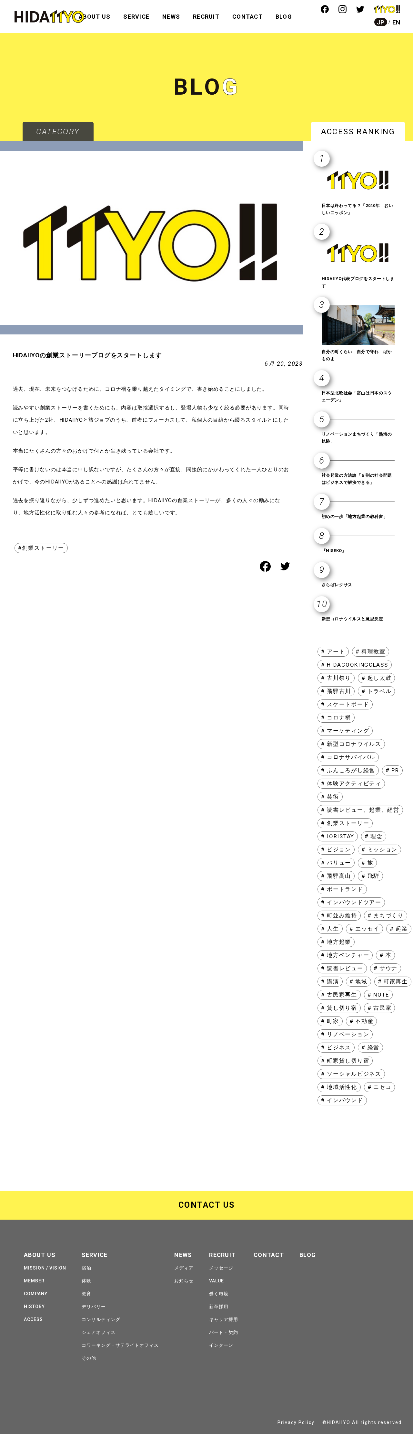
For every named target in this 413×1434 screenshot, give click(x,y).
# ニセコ (380, 1087)
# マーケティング (345, 730)
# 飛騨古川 (336, 691)
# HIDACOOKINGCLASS (354, 664)
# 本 (385, 955)
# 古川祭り (336, 678)
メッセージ (221, 1267)
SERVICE (136, 16)
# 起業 (399, 928)
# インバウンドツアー (351, 902)
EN (396, 22)
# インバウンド (342, 1100)
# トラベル (376, 691)
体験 (86, 1280)
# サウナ (386, 968)
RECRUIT (206, 16)
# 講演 (330, 981)
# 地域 (358, 981)
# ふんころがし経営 (348, 770)
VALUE (216, 1280)
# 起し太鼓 (376, 678)
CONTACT (247, 16)
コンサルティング (101, 1319)
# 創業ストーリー (345, 823)
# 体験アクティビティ (351, 783)
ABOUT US (94, 16)
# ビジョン (336, 849)
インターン (221, 1345)
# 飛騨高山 (336, 876)
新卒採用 (218, 1306)
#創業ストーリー (41, 548)
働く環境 (218, 1293)
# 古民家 (380, 1008)
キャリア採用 (223, 1319)
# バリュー (336, 862)
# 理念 (374, 836)
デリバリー (94, 1306)
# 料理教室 (371, 651)
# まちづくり (386, 915)
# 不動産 (361, 1021)
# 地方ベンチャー (345, 955)
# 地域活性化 (339, 1087)
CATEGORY (57, 131)
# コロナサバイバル (348, 757)
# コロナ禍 (336, 717)
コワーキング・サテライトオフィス (120, 1345)
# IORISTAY (337, 836)
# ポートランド (342, 889)
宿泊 (86, 1267)
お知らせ (184, 1280)
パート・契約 (223, 1332)
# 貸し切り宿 (339, 1008)
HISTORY (34, 1306)
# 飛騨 (370, 876)
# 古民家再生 (339, 994)
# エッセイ (364, 928)
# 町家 (330, 1021)
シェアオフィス (99, 1332)
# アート (333, 651)
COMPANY (35, 1293)
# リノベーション (345, 1034)
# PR (392, 770)
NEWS (171, 16)
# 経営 (370, 1047)
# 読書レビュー (342, 968)
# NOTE (378, 994)
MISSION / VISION (45, 1267)
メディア (184, 1267)
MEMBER (34, 1280)
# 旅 (367, 862)
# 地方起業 (336, 942)
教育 (86, 1293)
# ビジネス (336, 1047)
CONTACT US (206, 1205)
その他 (89, 1358)
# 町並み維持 (339, 915)
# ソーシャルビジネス (351, 1074)
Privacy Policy (296, 1422)
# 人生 (330, 928)
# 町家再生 (393, 981)
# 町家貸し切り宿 (345, 1060)
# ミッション (379, 849)
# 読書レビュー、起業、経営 (360, 810)
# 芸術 (330, 796)
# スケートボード (345, 704)
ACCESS (33, 1319)
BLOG (284, 16)
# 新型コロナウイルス (351, 744)
